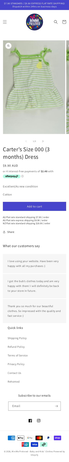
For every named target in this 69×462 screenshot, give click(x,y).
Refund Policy (16, 346)
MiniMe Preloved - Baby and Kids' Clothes (32, 451)
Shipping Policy (17, 338)
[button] (5, 22)
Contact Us (14, 373)
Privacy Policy (16, 364)
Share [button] (10, 232)
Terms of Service (18, 355)
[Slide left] (26, 141)
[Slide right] (43, 141)
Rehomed (14, 381)
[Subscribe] (56, 406)
